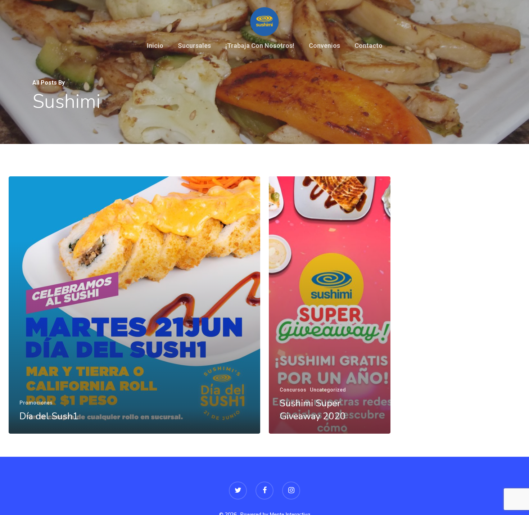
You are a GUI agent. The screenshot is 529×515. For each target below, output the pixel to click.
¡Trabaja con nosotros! (259, 46)
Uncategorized (328, 390)
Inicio (155, 46)
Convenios (324, 46)
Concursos (293, 390)
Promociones (36, 403)
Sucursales (194, 46)
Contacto (368, 46)
